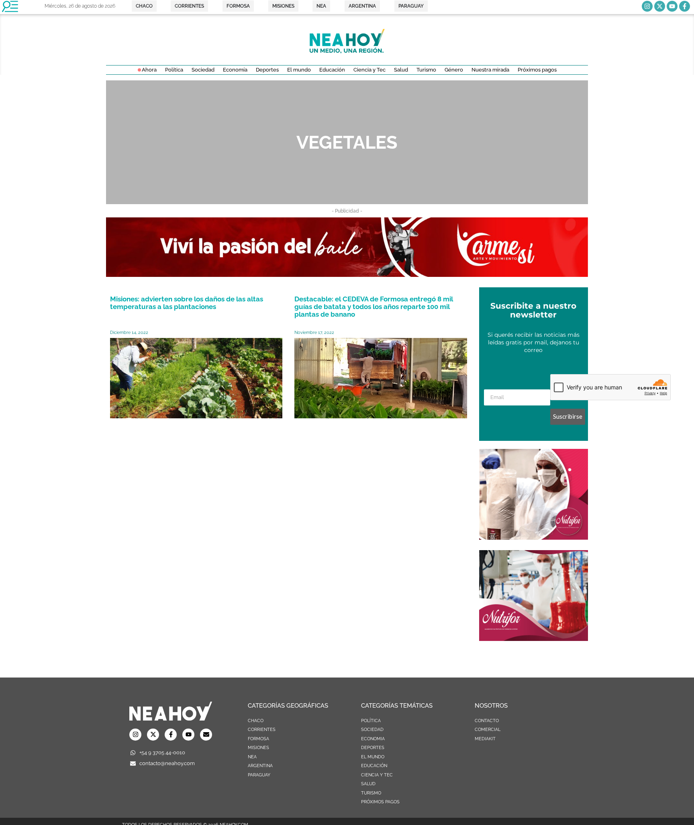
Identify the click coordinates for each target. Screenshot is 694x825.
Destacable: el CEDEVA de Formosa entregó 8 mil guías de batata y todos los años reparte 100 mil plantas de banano (373, 306)
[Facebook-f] (684, 6)
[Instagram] (647, 6)
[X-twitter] (659, 6)
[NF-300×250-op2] (533, 537)
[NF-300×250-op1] (533, 639)
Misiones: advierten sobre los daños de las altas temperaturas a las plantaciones (186, 303)
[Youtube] (672, 6)
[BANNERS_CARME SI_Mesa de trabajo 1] (347, 274)
